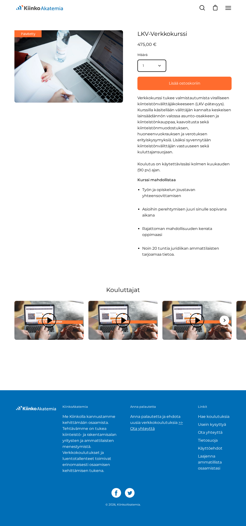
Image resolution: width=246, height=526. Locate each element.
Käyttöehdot (210, 448)
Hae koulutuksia (213, 416)
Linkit (202, 406)
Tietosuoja (208, 440)
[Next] (224, 320)
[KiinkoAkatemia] (39, 8)
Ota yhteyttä (210, 432)
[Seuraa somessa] (116, 493)
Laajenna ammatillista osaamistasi (210, 462)
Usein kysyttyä (212, 424)
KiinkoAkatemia (128, 504)
